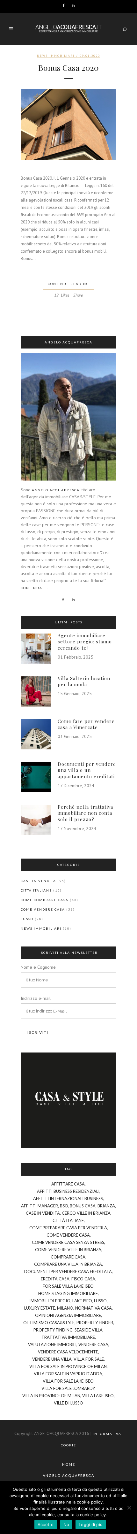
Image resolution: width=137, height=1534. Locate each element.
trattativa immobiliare (68, 1337)
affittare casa (68, 1184)
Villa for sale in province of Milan (68, 1366)
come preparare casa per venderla (68, 1228)
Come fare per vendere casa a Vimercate (86, 724)
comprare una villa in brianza (68, 1264)
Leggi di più (91, 1524)
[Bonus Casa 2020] (68, 124)
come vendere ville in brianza (68, 1250)
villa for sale (89, 1359)
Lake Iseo (82, 1301)
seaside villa (89, 1330)
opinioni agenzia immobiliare (68, 1315)
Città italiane (36, 890)
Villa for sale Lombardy (68, 1388)
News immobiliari (56, 56)
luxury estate (39, 1308)
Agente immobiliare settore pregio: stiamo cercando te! (85, 641)
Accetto (46, 1524)
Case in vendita (38, 881)
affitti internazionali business (68, 1198)
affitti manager (39, 1206)
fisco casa (83, 1279)
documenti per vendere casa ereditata (68, 1271)
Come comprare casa (44, 900)
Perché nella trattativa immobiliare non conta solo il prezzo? (85, 813)
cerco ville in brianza (86, 1213)
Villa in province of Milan (51, 1396)
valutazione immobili (52, 1344)
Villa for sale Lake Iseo (68, 1381)
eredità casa (55, 1279)
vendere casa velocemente (68, 1352)
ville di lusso (68, 1403)
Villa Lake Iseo (98, 1396)
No (66, 1524)
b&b (64, 1206)
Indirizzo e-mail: (36, 998)
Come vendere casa (43, 909)
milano (65, 1308)
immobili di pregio (49, 1301)
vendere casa (93, 1344)
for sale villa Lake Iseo (68, 1286)
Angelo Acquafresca (56, 490)
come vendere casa (68, 1235)
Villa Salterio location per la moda (84, 681)
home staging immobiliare (68, 1293)
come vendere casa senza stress (68, 1242)
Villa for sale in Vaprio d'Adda (68, 1374)
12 (61, 295)
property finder (94, 1323)
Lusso (27, 919)
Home (68, 1464)
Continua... (33, 588)
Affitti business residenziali (68, 1191)
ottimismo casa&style (49, 1323)
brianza (106, 1206)
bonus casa (83, 1206)
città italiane (68, 1220)
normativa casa (93, 1308)
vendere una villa (52, 1359)
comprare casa (68, 1257)
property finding (53, 1330)
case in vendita (43, 1213)
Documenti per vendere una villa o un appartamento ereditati (87, 770)
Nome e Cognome (38, 967)
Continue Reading (68, 284)
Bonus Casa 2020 (68, 67)
